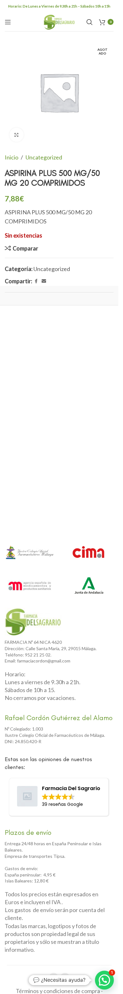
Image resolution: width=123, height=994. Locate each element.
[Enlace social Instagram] (65, 977)
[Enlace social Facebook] (36, 281)
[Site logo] (59, 21)
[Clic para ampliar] (16, 135)
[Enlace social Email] (44, 281)
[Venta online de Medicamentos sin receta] (30, 586)
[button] (104, 980)
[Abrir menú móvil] (8, 22)
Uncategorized (44, 157)
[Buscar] (89, 22)
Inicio (11, 157)
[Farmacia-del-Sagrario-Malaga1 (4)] (33, 622)
